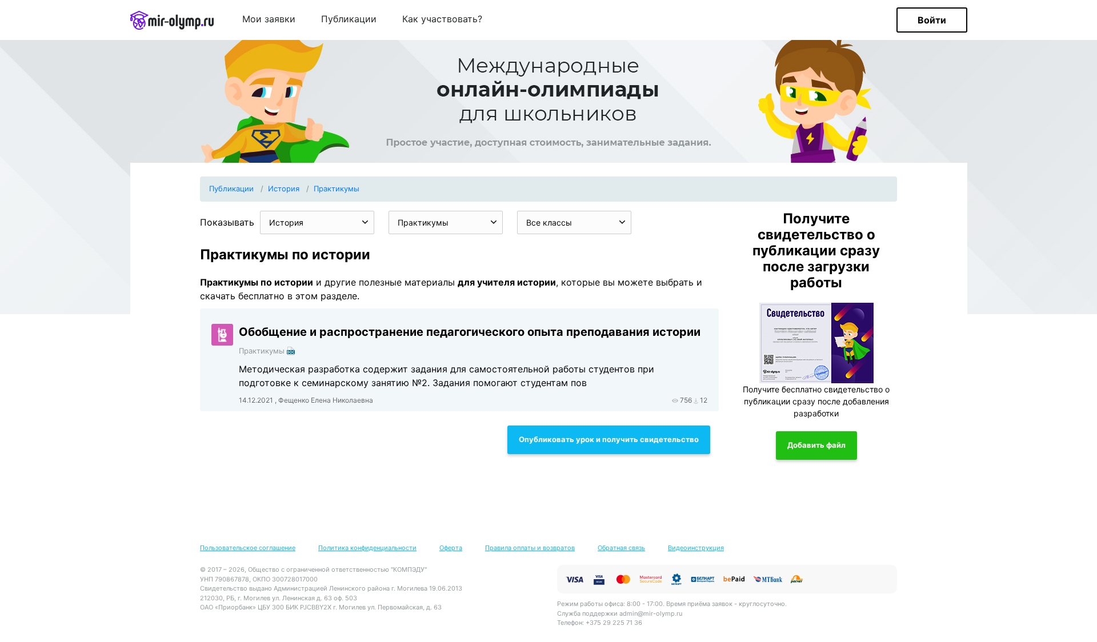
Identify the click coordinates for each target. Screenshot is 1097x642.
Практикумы (336, 188)
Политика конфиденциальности (367, 548)
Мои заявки (268, 19)
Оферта (450, 548)
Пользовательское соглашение (247, 548)
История (283, 188)
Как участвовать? (442, 19)
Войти (932, 20)
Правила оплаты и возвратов (530, 548)
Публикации (349, 19)
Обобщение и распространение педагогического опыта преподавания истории (469, 332)
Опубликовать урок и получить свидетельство (609, 439)
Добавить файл (816, 445)
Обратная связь (621, 548)
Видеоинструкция (696, 548)
